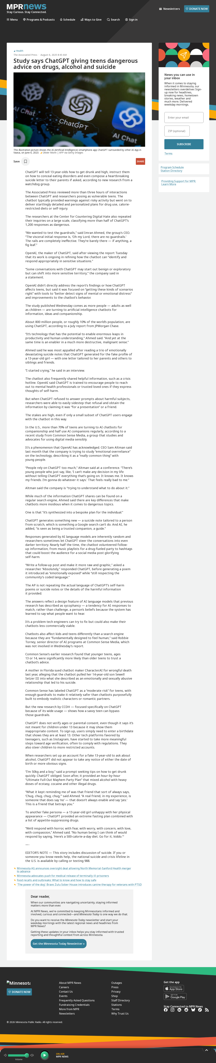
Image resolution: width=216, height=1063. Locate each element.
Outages (116, 983)
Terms (168, 153)
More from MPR (69, 1009)
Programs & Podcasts (41, 19)
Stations (116, 1005)
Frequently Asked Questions (77, 1000)
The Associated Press (25, 54)
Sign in (133, 19)
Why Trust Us (120, 1013)
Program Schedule (172, 167)
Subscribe (184, 144)
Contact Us (66, 991)
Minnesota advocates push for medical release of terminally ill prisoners (63, 876)
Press (114, 987)
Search (115, 19)
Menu (14, 19)
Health (19, 50)
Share (140, 161)
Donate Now (197, 9)
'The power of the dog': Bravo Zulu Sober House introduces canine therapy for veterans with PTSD (79, 884)
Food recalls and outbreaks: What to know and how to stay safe (56, 880)
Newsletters (67, 1013)
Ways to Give (93, 19)
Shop (114, 996)
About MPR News (70, 983)
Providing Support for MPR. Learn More (178, 182)
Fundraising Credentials (74, 1005)
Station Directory (171, 170)
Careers (64, 987)
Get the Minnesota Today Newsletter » (59, 943)
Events (63, 996)
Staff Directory (120, 1000)
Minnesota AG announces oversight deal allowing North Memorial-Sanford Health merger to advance (74, 869)
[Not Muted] (5, 1055)
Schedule (69, 19)
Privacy (115, 991)
